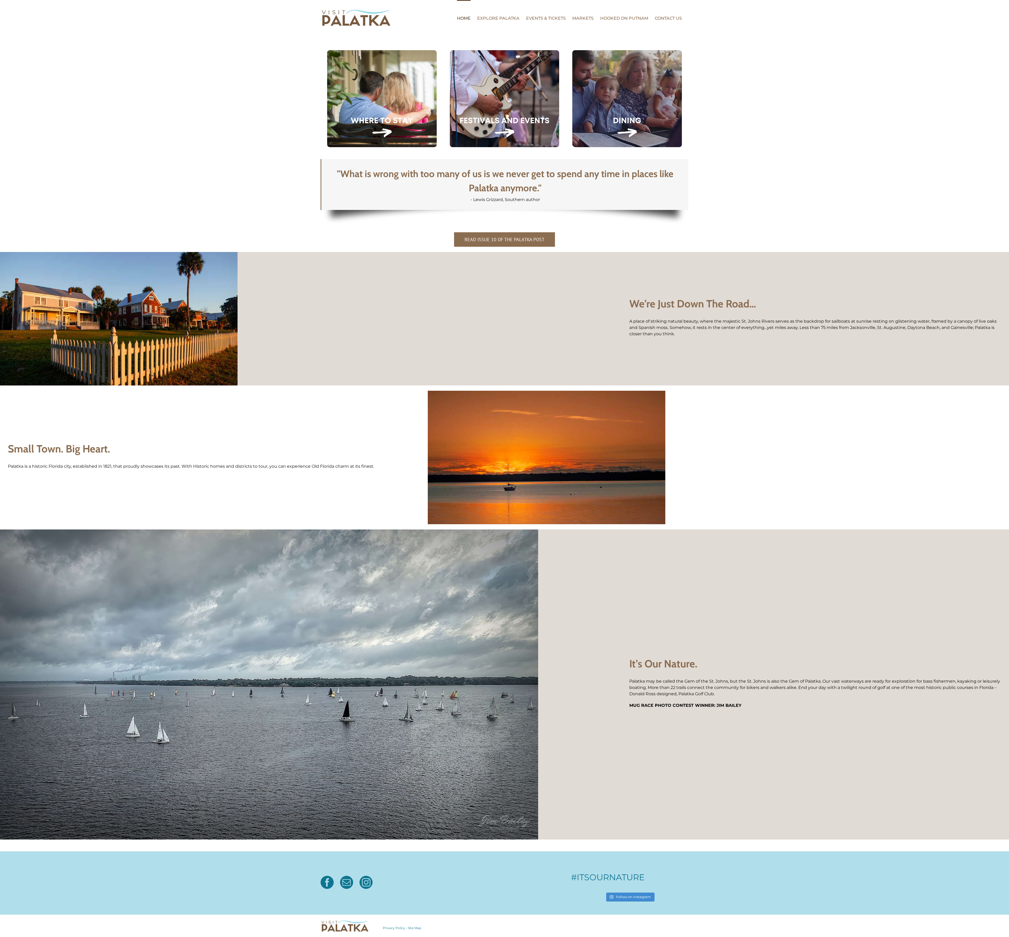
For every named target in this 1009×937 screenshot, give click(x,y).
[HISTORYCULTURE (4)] (504, 52)
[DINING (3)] (627, 52)
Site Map (414, 928)
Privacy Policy (394, 928)
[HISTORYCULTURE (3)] (382, 52)
